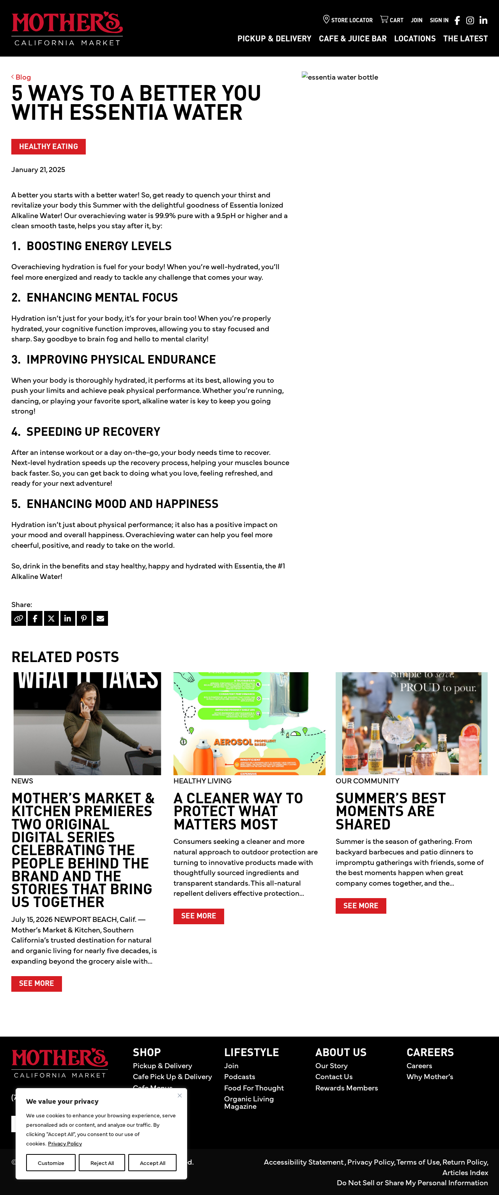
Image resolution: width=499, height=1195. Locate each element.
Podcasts (239, 1076)
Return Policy (464, 1161)
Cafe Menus (153, 1087)
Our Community (368, 780)
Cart (396, 20)
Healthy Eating (48, 147)
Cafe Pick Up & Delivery (172, 1076)
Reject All (102, 1163)
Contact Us (334, 1076)
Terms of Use (418, 1161)
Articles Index (465, 1172)
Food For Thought (254, 1087)
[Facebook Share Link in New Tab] (35, 618)
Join (417, 20)
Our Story (331, 1065)
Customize (51, 1163)
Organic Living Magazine (249, 1102)
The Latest (465, 39)
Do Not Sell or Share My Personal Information (412, 1182)
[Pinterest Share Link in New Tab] (84, 618)
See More (40, 983)
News (22, 780)
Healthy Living (202, 780)
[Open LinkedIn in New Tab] (483, 20)
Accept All (152, 1163)
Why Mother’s (430, 1076)
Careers (419, 1065)
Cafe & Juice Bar (353, 39)
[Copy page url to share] (18, 618)
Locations (415, 39)
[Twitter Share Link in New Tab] (51, 618)
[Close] (180, 1095)
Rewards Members (346, 1087)
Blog (22, 76)
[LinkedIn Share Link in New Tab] (67, 618)
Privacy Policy (65, 1143)
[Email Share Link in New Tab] (100, 618)
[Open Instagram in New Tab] (470, 20)
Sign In (439, 20)
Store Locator (352, 20)
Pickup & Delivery (274, 39)
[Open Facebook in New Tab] (457, 20)
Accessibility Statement (304, 1161)
